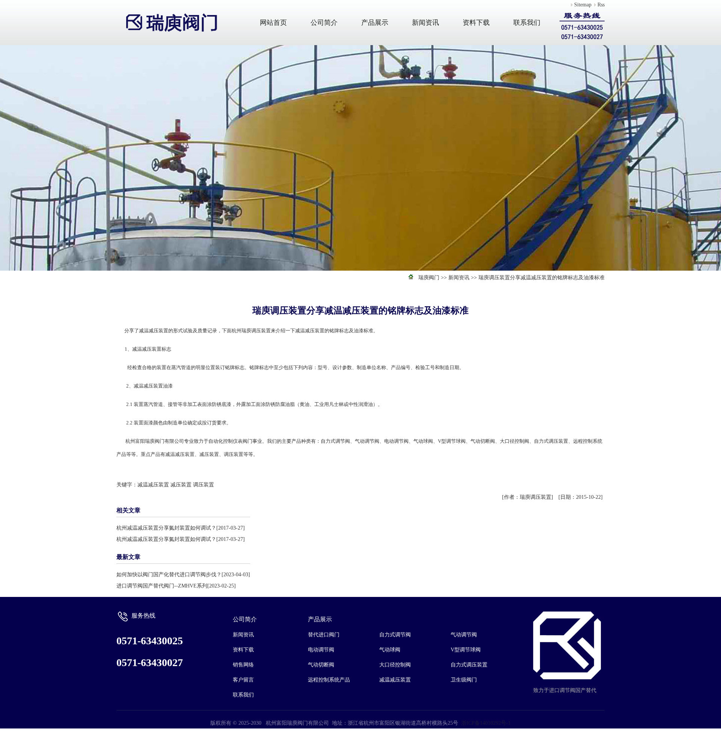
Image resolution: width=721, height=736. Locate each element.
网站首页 (273, 22)
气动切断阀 (321, 665)
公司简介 (324, 22)
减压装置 (181, 485)
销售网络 (243, 665)
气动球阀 (389, 650)
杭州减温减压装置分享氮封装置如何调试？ (166, 528)
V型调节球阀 (466, 650)
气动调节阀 (464, 635)
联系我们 (526, 22)
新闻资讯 (425, 22)
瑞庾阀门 (428, 277)
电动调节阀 (321, 650)
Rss (601, 5)
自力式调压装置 (469, 665)
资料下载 (476, 22)
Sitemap (582, 5)
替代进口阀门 (323, 635)
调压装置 (203, 485)
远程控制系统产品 (329, 680)
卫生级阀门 (464, 680)
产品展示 (374, 22)
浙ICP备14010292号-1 (486, 723)
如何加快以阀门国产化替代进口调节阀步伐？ (169, 574)
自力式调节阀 (395, 635)
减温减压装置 (153, 485)
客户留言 (243, 680)
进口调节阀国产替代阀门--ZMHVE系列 (161, 586)
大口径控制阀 (395, 665)
